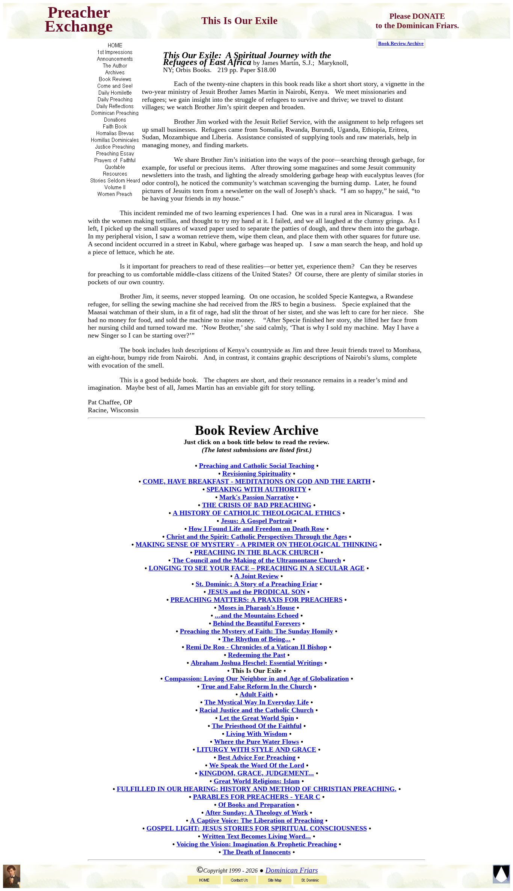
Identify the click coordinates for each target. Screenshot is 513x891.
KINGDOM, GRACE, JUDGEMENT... (256, 773)
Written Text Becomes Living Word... (256, 836)
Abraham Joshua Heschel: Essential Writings (257, 662)
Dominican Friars (292, 870)
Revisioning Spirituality (256, 473)
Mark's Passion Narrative (256, 497)
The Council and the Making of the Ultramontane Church (256, 560)
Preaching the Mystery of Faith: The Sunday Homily (256, 631)
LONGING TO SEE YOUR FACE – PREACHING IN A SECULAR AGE (257, 568)
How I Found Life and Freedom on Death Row (256, 528)
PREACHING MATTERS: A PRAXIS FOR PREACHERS (256, 599)
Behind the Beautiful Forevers (256, 623)
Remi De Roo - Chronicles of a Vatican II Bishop (256, 647)
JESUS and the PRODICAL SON (256, 592)
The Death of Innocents (257, 852)
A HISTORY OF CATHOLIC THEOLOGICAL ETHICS (257, 513)
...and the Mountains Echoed (257, 615)
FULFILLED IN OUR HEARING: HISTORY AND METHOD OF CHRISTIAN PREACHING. (257, 789)
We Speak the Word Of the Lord (256, 765)
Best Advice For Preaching (257, 757)
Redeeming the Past (256, 655)
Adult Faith (256, 694)
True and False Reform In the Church (256, 686)
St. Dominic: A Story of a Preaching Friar (257, 584)
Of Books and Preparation (256, 804)
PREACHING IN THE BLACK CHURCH (256, 552)
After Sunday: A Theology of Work (256, 812)
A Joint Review (256, 576)
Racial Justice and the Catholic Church (256, 710)
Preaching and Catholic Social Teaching (256, 465)
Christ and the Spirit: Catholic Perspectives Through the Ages (256, 536)
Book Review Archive (401, 43)
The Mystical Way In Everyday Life (256, 702)
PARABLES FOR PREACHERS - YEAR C (256, 797)
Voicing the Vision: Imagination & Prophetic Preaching (257, 844)
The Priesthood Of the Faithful (257, 726)
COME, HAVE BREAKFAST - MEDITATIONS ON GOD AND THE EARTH (257, 481)
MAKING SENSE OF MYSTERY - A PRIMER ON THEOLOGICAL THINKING (256, 544)
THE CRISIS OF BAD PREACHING (256, 505)
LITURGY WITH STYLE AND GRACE (256, 749)
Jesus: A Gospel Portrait (256, 521)
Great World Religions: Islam (257, 781)
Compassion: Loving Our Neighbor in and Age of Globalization (256, 678)
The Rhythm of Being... (256, 639)
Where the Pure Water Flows (256, 741)
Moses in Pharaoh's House (256, 607)
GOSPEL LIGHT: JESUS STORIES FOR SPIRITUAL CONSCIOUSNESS (256, 828)
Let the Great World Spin (256, 718)
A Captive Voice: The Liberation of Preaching (256, 820)
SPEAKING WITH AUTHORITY (256, 489)
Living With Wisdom (256, 733)
